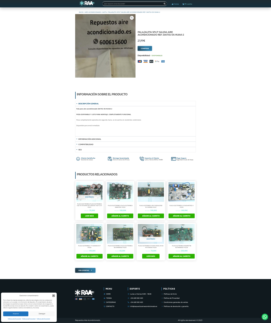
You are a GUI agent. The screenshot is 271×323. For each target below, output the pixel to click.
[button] (54, 296)
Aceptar (16, 314)
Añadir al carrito (120, 216)
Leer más (89, 216)
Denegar (42, 314)
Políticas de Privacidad (14, 319)
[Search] (164, 4)
